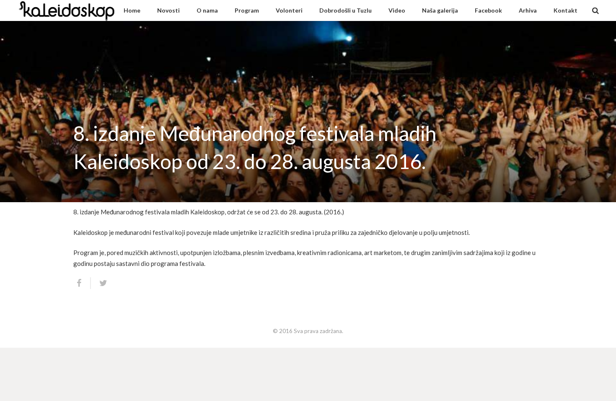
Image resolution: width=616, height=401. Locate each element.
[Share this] (82, 283)
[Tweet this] (100, 283)
